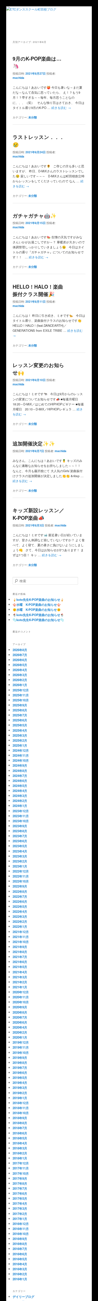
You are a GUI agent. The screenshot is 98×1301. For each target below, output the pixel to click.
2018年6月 (20, 1133)
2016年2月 (20, 1274)
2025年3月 (20, 735)
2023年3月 (20, 856)
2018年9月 (20, 1118)
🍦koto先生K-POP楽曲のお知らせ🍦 (38, 599)
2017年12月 (21, 1163)
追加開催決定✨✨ (34, 443)
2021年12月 (21, 931)
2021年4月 (20, 972)
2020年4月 (20, 1027)
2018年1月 (20, 1158)
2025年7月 (20, 715)
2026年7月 (20, 655)
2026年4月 (20, 670)
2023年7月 (20, 836)
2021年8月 (20, 951)
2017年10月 (21, 1173)
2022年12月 (21, 871)
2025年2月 (20, 740)
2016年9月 (20, 1238)
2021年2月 (20, 982)
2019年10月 (21, 1052)
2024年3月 (20, 795)
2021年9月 (20, 946)
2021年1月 (20, 987)
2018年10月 (21, 1113)
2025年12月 (21, 690)
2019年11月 (21, 1047)
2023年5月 (20, 846)
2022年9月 (20, 886)
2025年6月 (20, 720)
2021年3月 (20, 977)
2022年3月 (20, 916)
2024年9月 (20, 765)
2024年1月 (20, 805)
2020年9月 (20, 1007)
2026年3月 (20, 675)
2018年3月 (20, 1148)
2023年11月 (21, 816)
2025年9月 (20, 705)
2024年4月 (20, 790)
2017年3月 (20, 1208)
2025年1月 (20, 745)
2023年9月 (20, 826)
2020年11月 (21, 997)
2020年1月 (20, 1037)
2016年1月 (20, 1279)
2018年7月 (20, 1128)
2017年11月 (21, 1168)
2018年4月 (20, 1143)
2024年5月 (20, 785)
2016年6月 (20, 1254)
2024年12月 (21, 750)
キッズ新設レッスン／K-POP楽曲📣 (38, 513)
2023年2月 (20, 861)
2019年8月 (20, 1062)
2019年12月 (21, 1042)
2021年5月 (20, 966)
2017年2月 (20, 1213)
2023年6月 (20, 841)
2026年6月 (20, 660)
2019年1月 (20, 1098)
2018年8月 (20, 1123)
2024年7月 (20, 775)
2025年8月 (20, 710)
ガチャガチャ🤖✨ (34, 215)
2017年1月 (20, 1218)
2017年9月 (20, 1178)
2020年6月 (20, 1022)
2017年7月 (20, 1188)
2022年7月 (20, 896)
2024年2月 (20, 800)
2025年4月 (20, 730)
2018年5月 (20, 1138)
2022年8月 (20, 891)
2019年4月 (20, 1082)
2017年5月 (20, 1198)
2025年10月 (21, 700)
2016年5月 (20, 1259)
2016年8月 (20, 1243)
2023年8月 (20, 831)
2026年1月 (20, 685)
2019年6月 (20, 1072)
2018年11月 (21, 1108)
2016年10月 (21, 1233)
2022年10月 (21, 881)
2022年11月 (21, 876)
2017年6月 (20, 1193)
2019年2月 (20, 1093)
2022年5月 (20, 906)
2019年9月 (20, 1057)
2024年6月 (20, 780)
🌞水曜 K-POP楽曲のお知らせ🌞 (37, 609)
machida (18, 78)
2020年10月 (21, 1002)
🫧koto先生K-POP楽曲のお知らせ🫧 (38, 619)
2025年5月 (20, 725)
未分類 (32, 117)
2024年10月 (21, 760)
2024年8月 (20, 770)
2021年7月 (20, 956)
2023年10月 (21, 821)
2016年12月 (21, 1223)
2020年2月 (20, 1032)
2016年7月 (20, 1248)
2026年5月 (20, 665)
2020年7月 (20, 1017)
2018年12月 (21, 1103)
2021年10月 (21, 941)
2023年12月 (21, 811)
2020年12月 (21, 992)
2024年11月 (21, 755)
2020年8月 (20, 1012)
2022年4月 (20, 911)
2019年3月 (20, 1087)
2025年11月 (21, 695)
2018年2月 (20, 1153)
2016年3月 (20, 1269)
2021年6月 (20, 961)
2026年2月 (20, 680)
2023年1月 (20, 866)
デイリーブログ (23, 1296)
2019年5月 (20, 1077)
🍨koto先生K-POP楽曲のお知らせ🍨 (38, 614)
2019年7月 (20, 1067)
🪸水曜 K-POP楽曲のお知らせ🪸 (37, 604)
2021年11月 (21, 936)
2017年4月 (20, 1203)
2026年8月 (20, 650)
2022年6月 (20, 901)
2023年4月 (20, 851)
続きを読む (61, 107)
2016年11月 (21, 1228)
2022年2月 (20, 921)
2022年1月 (20, 926)
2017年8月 (20, 1183)
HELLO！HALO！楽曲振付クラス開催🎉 (38, 290)
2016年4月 (20, 1264)
